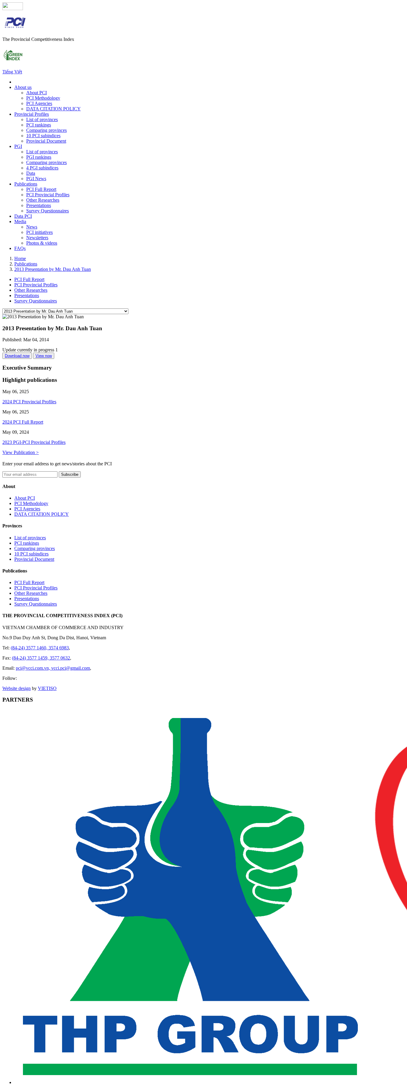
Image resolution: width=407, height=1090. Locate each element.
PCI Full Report (41, 189)
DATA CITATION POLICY (53, 108)
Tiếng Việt (12, 71)
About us (23, 87)
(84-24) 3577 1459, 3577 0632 (41, 657)
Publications (25, 183)
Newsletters (37, 237)
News (31, 226)
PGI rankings (38, 157)
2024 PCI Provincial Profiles (29, 401)
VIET (47, 688)
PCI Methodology (43, 98)
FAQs (20, 248)
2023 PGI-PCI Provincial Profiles (34, 442)
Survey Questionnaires (47, 210)
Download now (17, 355)
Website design (16, 688)
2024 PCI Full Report (22, 421)
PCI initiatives (39, 232)
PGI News (36, 178)
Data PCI (23, 216)
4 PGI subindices (42, 167)
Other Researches (42, 200)
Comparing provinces (46, 130)
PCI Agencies (39, 103)
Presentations (38, 205)
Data (30, 173)
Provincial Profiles (31, 114)
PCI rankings (38, 124)
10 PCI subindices (43, 135)
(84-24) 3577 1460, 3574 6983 (40, 647)
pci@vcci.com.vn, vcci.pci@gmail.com (53, 668)
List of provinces (42, 119)
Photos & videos (41, 243)
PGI (18, 146)
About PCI (36, 92)
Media (20, 221)
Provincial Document (46, 140)
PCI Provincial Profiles (47, 194)
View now (43, 355)
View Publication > (20, 452)
